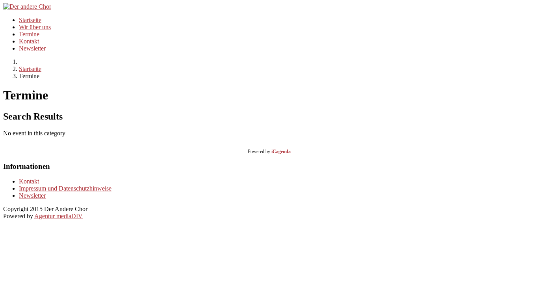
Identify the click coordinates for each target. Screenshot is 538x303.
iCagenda (281, 151)
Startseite (30, 20)
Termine (29, 34)
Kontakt (29, 41)
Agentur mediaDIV (58, 216)
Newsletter (32, 48)
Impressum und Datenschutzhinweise (65, 188)
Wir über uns (35, 27)
